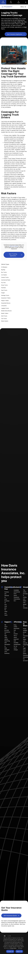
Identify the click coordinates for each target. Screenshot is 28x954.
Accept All (10, 951)
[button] (25, 2)
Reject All (19, 951)
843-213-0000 (14, 246)
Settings (20, 948)
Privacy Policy (13, 948)
